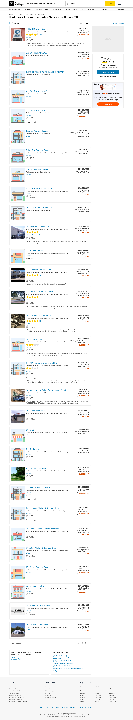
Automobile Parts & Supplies (60, 191)
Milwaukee (112, 689)
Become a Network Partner (17, 697)
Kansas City (98, 693)
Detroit (97, 687)
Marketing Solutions (15, 699)
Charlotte (83, 695)
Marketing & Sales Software (18, 701)
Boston (82, 693)
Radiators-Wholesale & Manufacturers (62, 253)
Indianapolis (98, 691)
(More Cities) (93, 683)
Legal (89, 707)
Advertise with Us (14, 691)
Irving (13, 657)
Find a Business (50, 689)
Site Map (47, 693)
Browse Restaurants (51, 697)
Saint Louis (112, 701)
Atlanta (82, 687)
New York (112, 691)
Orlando (111, 695)
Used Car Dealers (56, 342)
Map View (16, 23)
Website (28, 37)
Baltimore (83, 691)
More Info (42, 235)
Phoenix (111, 699)
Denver (82, 701)
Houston (97, 689)
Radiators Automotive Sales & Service (38, 32)
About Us (12, 687)
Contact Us (12, 689)
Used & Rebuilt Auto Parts (59, 432)
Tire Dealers (57, 672)
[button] (119, 4)
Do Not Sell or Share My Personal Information (61, 707)
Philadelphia (112, 697)
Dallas (21, 14)
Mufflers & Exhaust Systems (60, 511)
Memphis (97, 701)
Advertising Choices (15, 695)
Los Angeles (98, 697)
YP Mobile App (49, 691)
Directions (35, 235)
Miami (111, 687)
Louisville (97, 699)
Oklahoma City (113, 693)
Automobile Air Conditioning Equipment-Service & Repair (68, 452)
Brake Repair (70, 318)
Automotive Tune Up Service (62, 665)
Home (11, 14)
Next (89, 643)
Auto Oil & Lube (58, 662)
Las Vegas (98, 695)
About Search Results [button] (117, 23)
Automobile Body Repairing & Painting (63, 365)
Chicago (82, 697)
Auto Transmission (59, 667)
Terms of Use (81, 707)
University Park (16, 659)
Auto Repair (29, 14)
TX (16, 14)
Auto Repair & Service (58, 32)
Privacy (42, 707)
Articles (47, 687)
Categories (48, 695)
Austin (82, 689)
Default (85, 23)
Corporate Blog (14, 693)
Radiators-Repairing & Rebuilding (61, 153)
